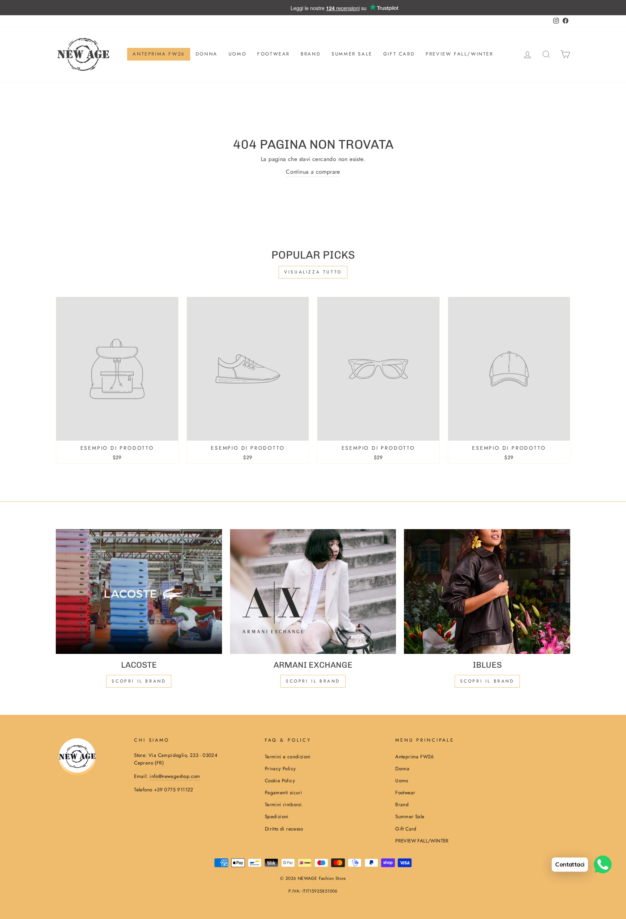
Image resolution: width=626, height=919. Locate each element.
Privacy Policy (280, 768)
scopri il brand (139, 681)
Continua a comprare (313, 172)
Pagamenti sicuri (283, 792)
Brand (311, 53)
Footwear (273, 53)
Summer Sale (351, 53)
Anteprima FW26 (158, 53)
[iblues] (487, 591)
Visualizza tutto (313, 272)
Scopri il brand (487, 681)
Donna (207, 53)
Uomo (237, 53)
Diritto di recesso (284, 828)
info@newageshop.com (175, 776)
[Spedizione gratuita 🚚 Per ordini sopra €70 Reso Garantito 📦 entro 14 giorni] (313, 8)
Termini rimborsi (283, 804)
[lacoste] (139, 591)
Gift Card (399, 53)
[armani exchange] (313, 591)
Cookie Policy (280, 780)
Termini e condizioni (288, 756)
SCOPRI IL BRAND (313, 681)
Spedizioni (277, 816)
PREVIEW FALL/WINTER (459, 53)
